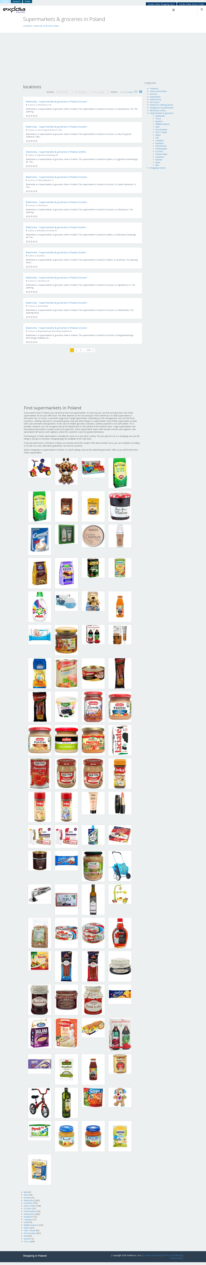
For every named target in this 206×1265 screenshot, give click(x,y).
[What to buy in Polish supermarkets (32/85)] (120, 706)
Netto (26, 1227)
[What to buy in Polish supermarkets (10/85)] (66, 534)
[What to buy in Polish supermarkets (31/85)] (93, 706)
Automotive (155, 96)
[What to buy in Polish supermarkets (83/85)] (93, 1136)
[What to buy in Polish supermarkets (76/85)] (120, 1063)
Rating (123, 92)
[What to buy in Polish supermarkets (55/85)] (93, 899)
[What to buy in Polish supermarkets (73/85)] (40, 1063)
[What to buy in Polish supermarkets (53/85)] (40, 894)
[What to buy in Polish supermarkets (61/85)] (40, 960)
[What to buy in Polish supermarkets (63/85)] (93, 966)
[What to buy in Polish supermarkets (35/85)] (93, 740)
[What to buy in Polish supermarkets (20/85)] (120, 606)
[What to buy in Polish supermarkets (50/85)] (66, 860)
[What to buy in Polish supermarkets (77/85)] (40, 1102)
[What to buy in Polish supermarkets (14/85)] (66, 573)
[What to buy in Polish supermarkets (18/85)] (66, 601)
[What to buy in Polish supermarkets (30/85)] (66, 706)
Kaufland (28, 1216)
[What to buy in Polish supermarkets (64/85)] (120, 966)
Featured (154, 88)
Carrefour (28, 1203)
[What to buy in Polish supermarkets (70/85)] (66, 1032)
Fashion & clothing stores (161, 105)
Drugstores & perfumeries (162, 107)
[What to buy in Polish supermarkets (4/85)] (120, 472)
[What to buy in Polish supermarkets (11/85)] (93, 535)
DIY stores (154, 102)
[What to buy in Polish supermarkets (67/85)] (93, 999)
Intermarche (29, 1214)
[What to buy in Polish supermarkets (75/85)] (93, 1069)
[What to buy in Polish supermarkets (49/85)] (40, 860)
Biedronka (28, 1200)
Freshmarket (29, 1211)
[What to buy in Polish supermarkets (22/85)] (66, 639)
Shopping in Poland (35, 1255)
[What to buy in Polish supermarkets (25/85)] (40, 673)
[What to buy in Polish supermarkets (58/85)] (66, 932)
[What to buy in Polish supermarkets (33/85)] (40, 740)
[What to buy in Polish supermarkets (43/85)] (93, 803)
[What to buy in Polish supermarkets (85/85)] (40, 1169)
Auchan (27, 1197)
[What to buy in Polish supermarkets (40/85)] (120, 773)
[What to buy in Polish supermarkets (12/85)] (120, 535)
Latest (130, 92)
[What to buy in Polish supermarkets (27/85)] (93, 673)
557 (89, 350)
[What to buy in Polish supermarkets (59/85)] (93, 932)
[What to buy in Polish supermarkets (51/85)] (93, 865)
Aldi (25, 1192)
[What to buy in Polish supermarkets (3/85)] (93, 467)
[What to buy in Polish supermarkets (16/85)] (120, 567)
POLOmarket (30, 1233)
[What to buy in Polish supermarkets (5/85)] (40, 506)
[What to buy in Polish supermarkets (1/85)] (40, 467)
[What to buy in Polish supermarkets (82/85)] (66, 1136)
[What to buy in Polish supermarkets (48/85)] (120, 834)
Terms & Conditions (172, 1255)
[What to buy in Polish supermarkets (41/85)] (40, 806)
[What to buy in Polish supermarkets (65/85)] (40, 999)
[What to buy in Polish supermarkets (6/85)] (66, 506)
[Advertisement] (56, 29)
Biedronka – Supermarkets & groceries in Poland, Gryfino (56, 151)
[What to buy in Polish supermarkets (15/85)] (93, 567)
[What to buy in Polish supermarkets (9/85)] (40, 539)
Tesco (26, 1241)
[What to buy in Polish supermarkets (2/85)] (66, 471)
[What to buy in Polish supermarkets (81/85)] (40, 1130)
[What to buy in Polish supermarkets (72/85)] (120, 1034)
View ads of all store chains (46, 25)
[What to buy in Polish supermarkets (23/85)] (93, 634)
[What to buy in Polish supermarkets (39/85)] (93, 773)
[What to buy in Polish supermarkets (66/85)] (66, 999)
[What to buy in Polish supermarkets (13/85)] (40, 573)
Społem (27, 1238)
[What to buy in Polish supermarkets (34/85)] (66, 740)
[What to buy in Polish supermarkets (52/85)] (120, 865)
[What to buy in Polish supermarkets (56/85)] (120, 894)
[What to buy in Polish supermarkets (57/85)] (40, 932)
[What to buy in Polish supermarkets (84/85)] (120, 1136)
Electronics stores (158, 110)
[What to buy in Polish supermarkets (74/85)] (66, 1069)
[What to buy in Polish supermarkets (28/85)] (120, 673)
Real (26, 1236)
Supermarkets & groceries (161, 113)
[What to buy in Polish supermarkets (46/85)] (66, 836)
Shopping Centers (158, 168)
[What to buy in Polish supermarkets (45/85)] (40, 836)
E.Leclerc (28, 1208)
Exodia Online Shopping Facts (161, 4)
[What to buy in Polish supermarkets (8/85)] (120, 506)
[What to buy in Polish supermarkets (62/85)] (66, 966)
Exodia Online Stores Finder (191, 4)
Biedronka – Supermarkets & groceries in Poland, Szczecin (56, 101)
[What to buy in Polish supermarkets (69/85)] (40, 1032)
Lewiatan (28, 1219)
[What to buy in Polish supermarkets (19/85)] (93, 601)
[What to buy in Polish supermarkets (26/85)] (66, 673)
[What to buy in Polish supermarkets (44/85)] (120, 803)
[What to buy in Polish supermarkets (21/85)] (40, 634)
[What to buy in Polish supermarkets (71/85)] (93, 1027)
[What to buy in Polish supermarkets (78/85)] (66, 1102)
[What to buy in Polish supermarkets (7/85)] (93, 506)
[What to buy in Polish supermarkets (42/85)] (66, 806)
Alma (26, 1194)
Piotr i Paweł (29, 1230)
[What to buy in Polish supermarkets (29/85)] (40, 706)
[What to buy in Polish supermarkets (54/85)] (66, 899)
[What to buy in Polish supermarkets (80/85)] (120, 1097)
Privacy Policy (176, 1258)
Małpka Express (31, 1225)
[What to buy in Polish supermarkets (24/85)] (120, 634)
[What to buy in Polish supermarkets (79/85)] (93, 1097)
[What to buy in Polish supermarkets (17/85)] (40, 606)
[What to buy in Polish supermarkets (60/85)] (120, 932)
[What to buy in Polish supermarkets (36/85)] (120, 740)
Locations (27, 25)
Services (153, 94)
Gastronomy (155, 99)
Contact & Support (152, 1255)
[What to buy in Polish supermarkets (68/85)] (120, 994)
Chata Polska (30, 1206)
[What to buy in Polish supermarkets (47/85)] (93, 834)
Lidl (25, 1222)
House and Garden (158, 91)
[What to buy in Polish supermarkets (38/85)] (66, 773)
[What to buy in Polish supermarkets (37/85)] (40, 773)
